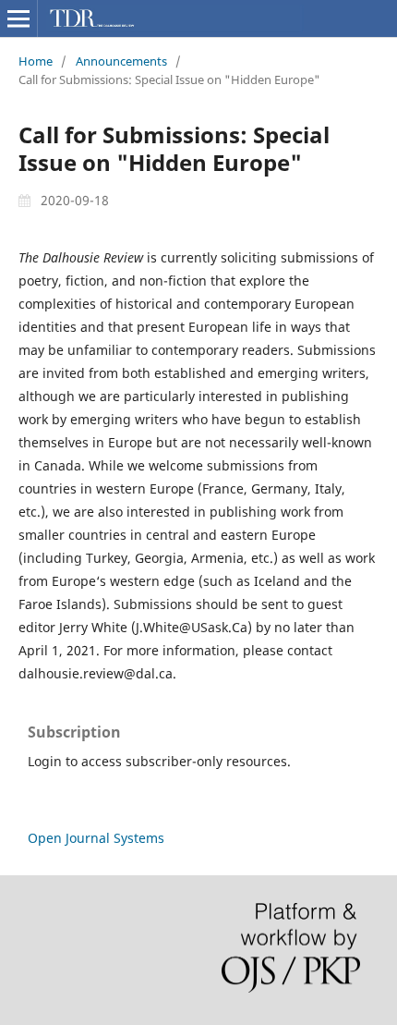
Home (35, 61)
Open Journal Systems (96, 838)
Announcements (121, 61)
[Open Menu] (18, 18)
